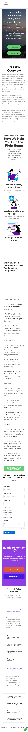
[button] (14, 610)
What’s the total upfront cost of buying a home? (14, 652)
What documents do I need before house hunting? (14, 645)
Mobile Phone (7, 500)
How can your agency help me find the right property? (14, 610)
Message (6, 520)
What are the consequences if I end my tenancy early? (14, 718)
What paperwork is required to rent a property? (14, 704)
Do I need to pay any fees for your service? (14, 697)
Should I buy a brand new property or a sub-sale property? (13, 637)
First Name (7, 486)
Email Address (7, 493)
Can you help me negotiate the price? (14, 659)
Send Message (9, 532)
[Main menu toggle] (24, 4)
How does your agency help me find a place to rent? (14, 669)
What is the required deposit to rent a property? (14, 711)
